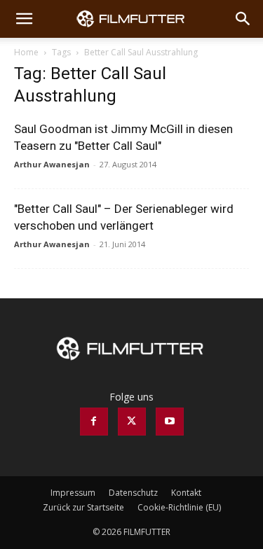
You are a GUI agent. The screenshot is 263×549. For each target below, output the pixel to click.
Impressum (72, 493)
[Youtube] (170, 422)
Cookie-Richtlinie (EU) (179, 507)
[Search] (243, 19)
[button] (23, 19)
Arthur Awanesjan (52, 164)
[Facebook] (94, 422)
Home (26, 52)
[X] (132, 422)
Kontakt (186, 493)
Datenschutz (133, 493)
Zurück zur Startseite (83, 507)
